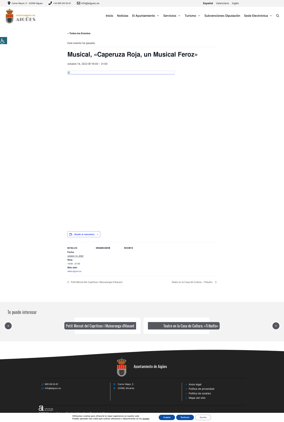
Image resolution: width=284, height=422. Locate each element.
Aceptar (167, 417)
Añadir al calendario (84, 234)
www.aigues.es (74, 271)
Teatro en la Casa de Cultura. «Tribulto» (192, 282)
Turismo (190, 15)
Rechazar (185, 417)
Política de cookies (200, 393)
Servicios (169, 15)
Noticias (122, 15)
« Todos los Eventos (78, 33)
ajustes (145, 418)
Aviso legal (195, 384)
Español (208, 3)
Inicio (109, 15)
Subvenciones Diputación (222, 15)
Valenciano (222, 3)
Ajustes (203, 417)
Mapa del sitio (197, 397)
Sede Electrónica (256, 15)
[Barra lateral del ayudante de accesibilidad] (3, 40)
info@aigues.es (90, 3)
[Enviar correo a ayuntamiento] (79, 3)
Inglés (235, 3)
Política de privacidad (201, 388)
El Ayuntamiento (143, 15)
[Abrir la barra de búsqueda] (277, 16)
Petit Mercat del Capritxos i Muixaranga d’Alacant (96, 282)
